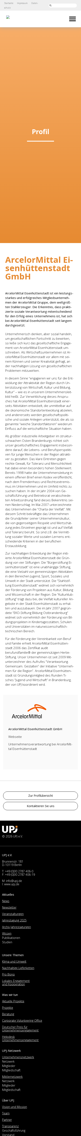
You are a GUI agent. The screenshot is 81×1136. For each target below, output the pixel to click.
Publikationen (11, 938)
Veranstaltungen (13, 914)
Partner (7, 1120)
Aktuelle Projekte (13, 1001)
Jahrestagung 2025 (14, 920)
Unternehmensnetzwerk (18, 1057)
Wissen (6, 933)
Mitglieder (8, 1066)
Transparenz (10, 1126)
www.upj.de (11, 884)
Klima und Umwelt (14, 961)
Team (6, 1113)
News (5, 901)
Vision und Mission (14, 1107)
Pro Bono (8, 974)
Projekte (7, 1008)
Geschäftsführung (13, 1130)
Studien (7, 942)
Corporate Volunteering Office (22, 1020)
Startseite (8, 3)
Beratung (8, 1014)
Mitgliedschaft (11, 1070)
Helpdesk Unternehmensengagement (20, 1038)
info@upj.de (14, 881)
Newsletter (9, 907)
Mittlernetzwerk (12, 1077)
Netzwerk (8, 1061)
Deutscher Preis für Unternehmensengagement (20, 1028)
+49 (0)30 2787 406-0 (19, 871)
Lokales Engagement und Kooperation (16, 982)
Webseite (15, 737)
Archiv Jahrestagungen (16, 927)
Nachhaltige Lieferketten (18, 968)
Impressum (22, 3)
